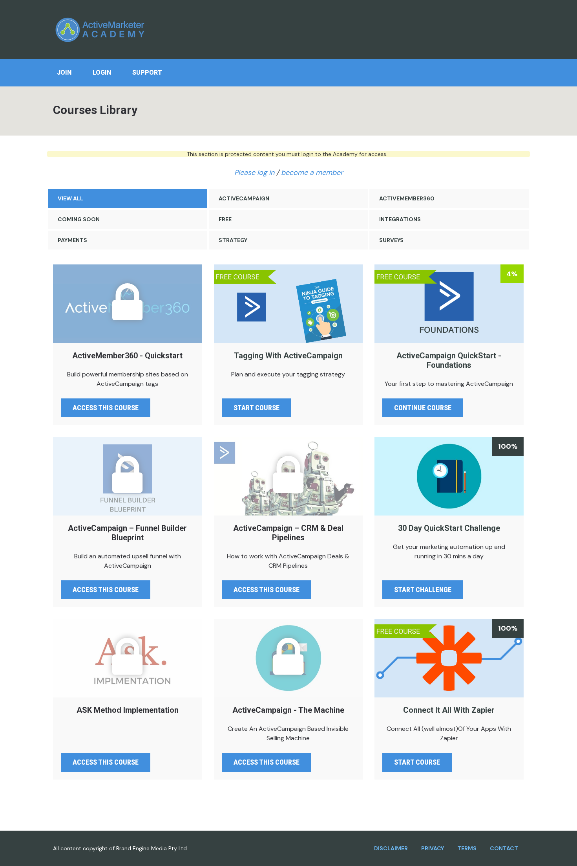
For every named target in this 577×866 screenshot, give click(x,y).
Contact (504, 848)
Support (147, 72)
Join (64, 72)
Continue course (422, 408)
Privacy (432, 848)
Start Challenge (422, 589)
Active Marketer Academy (102, 29)
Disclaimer (391, 848)
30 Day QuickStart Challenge (449, 476)
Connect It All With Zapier (449, 658)
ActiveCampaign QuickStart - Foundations (449, 303)
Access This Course (106, 762)
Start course (256, 408)
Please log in (254, 172)
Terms (467, 848)
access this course (106, 408)
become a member (312, 172)
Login (102, 72)
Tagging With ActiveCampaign (288, 303)
